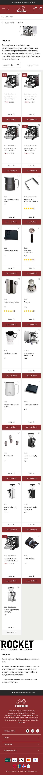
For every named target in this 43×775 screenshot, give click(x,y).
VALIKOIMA (8, 744)
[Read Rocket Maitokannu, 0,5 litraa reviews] (6, 362)
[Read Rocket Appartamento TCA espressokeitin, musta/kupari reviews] (26, 105)
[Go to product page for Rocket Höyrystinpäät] (11, 440)
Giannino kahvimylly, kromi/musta (30, 508)
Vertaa (10, 114)
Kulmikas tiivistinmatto (31, 405)
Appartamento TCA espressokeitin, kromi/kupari (10, 149)
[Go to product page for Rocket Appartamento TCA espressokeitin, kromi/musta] (31, 133)
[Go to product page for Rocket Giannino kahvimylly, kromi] (11, 492)
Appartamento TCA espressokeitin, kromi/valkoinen (10, 98)
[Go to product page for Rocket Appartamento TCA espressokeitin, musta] (11, 543)
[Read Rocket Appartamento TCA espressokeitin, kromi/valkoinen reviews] (6, 105)
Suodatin (6, 65)
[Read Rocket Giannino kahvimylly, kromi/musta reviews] (26, 516)
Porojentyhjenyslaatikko (11, 302)
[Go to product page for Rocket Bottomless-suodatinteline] (31, 235)
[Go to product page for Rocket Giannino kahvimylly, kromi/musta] (31, 492)
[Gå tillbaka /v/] (2, 23)
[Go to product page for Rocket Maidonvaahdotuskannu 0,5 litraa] (11, 184)
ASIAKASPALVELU (10, 750)
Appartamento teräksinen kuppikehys (31, 200)
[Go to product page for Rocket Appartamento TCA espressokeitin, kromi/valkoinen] (11, 81)
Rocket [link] (20, 23)
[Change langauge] (15, 766)
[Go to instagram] (32, 731)
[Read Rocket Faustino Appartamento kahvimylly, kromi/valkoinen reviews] (6, 618)
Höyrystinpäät (8, 456)
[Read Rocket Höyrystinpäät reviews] (6, 464)
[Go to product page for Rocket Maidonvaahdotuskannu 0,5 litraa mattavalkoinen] (11, 389)
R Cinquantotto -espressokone (29, 354)
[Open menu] (3, 9)
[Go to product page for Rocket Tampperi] (31, 286)
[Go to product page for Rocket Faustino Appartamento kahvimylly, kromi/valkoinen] (11, 594)
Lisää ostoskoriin (11, 119)
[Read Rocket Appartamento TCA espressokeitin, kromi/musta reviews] (26, 157)
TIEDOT (7, 738)
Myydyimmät (32, 65)
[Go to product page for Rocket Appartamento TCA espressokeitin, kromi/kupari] (11, 133)
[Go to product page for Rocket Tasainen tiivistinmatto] (11, 235)
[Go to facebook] (37, 731)
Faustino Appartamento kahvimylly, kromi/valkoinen (11, 611)
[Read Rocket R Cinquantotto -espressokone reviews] (26, 362)
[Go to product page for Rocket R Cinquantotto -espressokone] (31, 338)
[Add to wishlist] (19, 74)
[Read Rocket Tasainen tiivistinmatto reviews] (6, 259)
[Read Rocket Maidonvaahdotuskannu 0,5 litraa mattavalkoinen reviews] (6, 413)
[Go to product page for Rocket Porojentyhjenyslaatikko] (11, 286)
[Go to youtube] (27, 731)
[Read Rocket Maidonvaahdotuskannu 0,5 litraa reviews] (6, 208)
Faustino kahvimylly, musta (30, 457)
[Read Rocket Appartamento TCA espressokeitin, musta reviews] (6, 567)
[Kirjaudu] (8, 9)
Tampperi (27, 302)
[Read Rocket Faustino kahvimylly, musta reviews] (26, 464)
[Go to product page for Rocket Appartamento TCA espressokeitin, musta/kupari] (31, 81)
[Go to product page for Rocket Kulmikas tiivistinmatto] (31, 389)
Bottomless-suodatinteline (28, 252)
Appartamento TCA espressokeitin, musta (11, 559)
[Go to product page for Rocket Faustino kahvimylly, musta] (31, 440)
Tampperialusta (29, 558)
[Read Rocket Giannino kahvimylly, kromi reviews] (6, 516)
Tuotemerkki (9, 23)
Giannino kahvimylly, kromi (10, 508)
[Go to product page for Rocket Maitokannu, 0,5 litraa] (11, 338)
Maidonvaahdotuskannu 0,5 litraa (11, 200)
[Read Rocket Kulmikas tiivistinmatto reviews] (26, 413)
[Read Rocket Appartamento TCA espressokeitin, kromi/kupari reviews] (6, 157)
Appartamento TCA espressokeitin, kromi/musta (30, 149)
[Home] (21, 9)
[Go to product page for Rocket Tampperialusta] (31, 543)
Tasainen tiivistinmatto (11, 251)
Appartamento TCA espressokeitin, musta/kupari (30, 98)
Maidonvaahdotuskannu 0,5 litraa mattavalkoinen (11, 406)
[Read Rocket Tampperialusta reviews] (26, 567)
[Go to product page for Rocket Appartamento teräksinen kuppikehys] (31, 184)
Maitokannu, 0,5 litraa (11, 353)
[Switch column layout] (18, 65)
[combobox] (21, 16)
